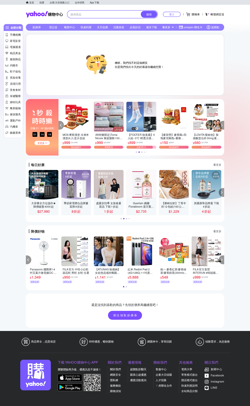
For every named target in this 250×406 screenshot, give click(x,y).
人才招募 (161, 380)
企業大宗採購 (164, 375)
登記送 (53, 27)
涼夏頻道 (118, 27)
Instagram (217, 381)
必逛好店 (135, 27)
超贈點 (215, 27)
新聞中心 (216, 369)
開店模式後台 (189, 380)
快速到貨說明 (189, 385)
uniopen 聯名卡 (193, 27)
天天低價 (102, 27)
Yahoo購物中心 (44, 14)
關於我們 (115, 369)
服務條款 (115, 385)
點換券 (37, 27)
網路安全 (115, 375)
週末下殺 (151, 27)
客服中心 (161, 369)
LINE (214, 387)
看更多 (166, 27)
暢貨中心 (69, 27)
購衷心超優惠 (138, 375)
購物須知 (115, 391)
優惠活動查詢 (138, 380)
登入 (171, 14)
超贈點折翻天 (138, 369)
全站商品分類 (189, 391)
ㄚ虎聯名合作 (164, 385)
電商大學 (186, 369)
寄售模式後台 (189, 375)
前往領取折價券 (125, 315)
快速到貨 (86, 27)
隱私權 (114, 380)
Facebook (217, 375)
